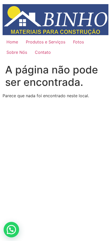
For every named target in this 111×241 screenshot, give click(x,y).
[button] (11, 229)
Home (12, 41)
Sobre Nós (16, 52)
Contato (43, 52)
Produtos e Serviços (45, 41)
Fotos (78, 41)
